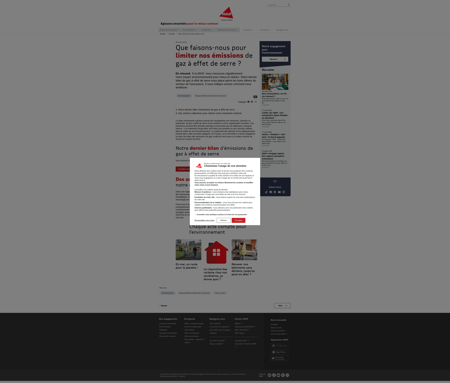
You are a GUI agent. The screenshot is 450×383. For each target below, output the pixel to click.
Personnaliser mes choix (204, 220)
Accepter (238, 220)
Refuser (223, 220)
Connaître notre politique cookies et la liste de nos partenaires (222, 214)
